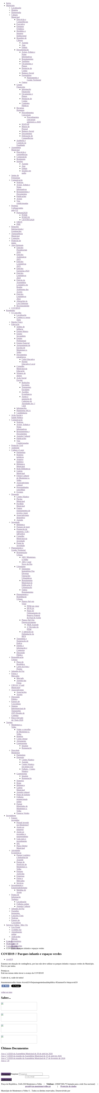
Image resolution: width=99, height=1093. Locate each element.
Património (20, 452)
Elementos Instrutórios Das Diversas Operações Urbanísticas (28, 573)
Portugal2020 (21, 213)
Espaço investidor (15, 819)
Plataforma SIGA (23, 410)
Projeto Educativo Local (28, 363)
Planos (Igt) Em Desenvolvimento (29, 621)
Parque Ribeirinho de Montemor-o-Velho (22, 807)
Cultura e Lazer (17, 450)
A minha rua (16, 930)
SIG (18, 843)
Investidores (11, 815)
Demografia (16, 12)
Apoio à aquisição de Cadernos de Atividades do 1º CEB (28, 401)
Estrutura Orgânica (20, 27)
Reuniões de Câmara (21, 39)
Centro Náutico (22, 497)
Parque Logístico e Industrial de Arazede (23, 857)
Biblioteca (20, 524)
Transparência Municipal (17, 235)
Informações (21, 408)
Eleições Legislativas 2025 (21, 263)
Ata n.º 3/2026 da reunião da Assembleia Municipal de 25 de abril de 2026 (31, 1056)
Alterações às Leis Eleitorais (22, 302)
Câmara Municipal (15, 16)
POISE (24, 215)
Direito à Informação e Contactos (21, 648)
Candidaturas (21, 413)
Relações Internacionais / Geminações (17, 229)
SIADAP (25, 124)
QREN (19, 222)
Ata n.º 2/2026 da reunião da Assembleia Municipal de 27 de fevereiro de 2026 (33, 1058)
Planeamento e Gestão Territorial (34, 79)
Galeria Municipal (20, 472)
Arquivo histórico (19, 460)
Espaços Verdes (22, 813)
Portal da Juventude (20, 544)
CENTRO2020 (28, 220)
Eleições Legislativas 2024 (21, 275)
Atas (23, 45)
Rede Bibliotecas (23, 469)
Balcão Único (17, 322)
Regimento (20, 159)
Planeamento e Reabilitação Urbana (22, 596)
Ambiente (15, 448)
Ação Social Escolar (21, 379)
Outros (24, 82)
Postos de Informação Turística (16, 897)
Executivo (20, 24)
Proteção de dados (68, 1086)
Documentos (27, 133)
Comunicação (17, 180)
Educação (15, 324)
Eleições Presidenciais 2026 (21, 249)
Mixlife (74, 1091)
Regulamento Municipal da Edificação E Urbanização (27, 584)
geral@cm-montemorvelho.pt (38, 1086)
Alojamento (21, 741)
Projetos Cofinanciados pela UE (17, 208)
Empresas (20, 876)
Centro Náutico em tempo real (28, 765)
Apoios (19, 694)
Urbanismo (21, 566)
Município (10, 5)
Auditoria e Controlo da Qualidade (21, 142)
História (14, 10)
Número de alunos (21, 374)
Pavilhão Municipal (20, 505)
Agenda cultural (23, 792)
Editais (24, 47)
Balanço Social (28, 73)
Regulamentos (27, 59)
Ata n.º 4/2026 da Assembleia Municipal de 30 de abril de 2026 (27, 1054)
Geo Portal (15, 927)
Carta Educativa (28, 359)
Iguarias (25, 746)
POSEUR (26, 217)
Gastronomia (21, 743)
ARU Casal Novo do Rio (27, 563)
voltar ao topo (6, 992)
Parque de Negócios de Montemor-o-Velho (21, 865)
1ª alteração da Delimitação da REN (28, 634)
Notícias (19, 182)
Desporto (15, 494)
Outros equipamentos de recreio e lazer (23, 510)
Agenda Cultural (23, 436)
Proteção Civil (17, 445)
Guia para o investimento (21, 840)
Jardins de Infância (20, 328)
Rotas (18, 783)
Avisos (19, 199)
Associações (21, 692)
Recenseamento (22, 306)
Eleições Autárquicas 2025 (21, 256)
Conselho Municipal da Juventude (21, 538)
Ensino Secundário (21, 335)
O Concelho (16, 313)
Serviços (19, 883)
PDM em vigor (33, 606)
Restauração (27, 748)
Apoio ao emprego (20, 828)
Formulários (26, 75)
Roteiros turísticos (20, 456)
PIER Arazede (33, 625)
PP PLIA (30, 608)
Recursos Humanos (20, 109)
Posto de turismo (23, 794)
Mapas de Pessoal (26, 127)
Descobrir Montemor (15, 751)
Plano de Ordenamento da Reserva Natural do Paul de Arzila (34, 614)
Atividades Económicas (16, 851)
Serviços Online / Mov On (17, 925)
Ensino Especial (23, 343)
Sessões (19, 161)
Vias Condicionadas (22, 442)
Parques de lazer (23, 527)
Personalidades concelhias (22, 488)
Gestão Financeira (20, 86)
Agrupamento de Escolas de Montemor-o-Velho (23, 348)
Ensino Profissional (21, 339)
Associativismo (17, 690)
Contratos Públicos (26, 104)
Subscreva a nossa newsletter (13, 1077)
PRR (18, 224)
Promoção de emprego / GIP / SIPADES (22, 531)
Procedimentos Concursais (28, 113)
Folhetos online (22, 904)
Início (8, 3)
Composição (21, 157)
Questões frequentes (15, 912)
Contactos (15, 238)
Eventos (19, 492)
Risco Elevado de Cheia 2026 (17, 719)
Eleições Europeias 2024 (22, 269)
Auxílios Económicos (27, 393)
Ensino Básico (22, 331)
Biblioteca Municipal (20, 465)
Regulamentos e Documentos (23, 193)
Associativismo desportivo (22, 516)
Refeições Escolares (26, 383)
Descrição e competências (21, 153)
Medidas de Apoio (21, 891)
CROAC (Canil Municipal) (17, 686)
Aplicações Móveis (15, 937)
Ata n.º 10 (5, 1061)
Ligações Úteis (17, 916)
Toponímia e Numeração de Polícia (22, 641)
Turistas (9, 722)
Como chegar (21, 739)
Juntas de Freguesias (15, 176)
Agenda (25, 43)
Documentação (22, 50)
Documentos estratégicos (21, 356)
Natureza (20, 781)
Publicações (21, 196)
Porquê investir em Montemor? (22, 823)
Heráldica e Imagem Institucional (21, 33)
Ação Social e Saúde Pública (17, 416)
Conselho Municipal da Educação (21, 368)
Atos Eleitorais (17, 245)
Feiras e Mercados (15, 674)
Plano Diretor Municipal (21, 847)
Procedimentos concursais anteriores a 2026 (34, 119)
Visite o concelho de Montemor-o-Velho (23, 731)
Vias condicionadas (22, 202)
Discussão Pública (20, 654)
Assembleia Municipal (16, 148)
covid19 (9, 959)
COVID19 (15, 308)
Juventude (15, 522)
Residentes (10, 310)
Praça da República (20, 663)
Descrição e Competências (22, 20)
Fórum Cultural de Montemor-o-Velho (23, 478)
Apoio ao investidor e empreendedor (22, 834)
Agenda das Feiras (21, 681)
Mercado (20, 678)
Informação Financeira (26, 90)
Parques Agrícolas (20, 872)
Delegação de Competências (27, 137)
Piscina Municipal (20, 500)
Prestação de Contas (27, 69)
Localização (16, 8)
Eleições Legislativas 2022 (21, 296)
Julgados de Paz (17, 671)
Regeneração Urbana (21, 553)
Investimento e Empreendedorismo (19, 886)
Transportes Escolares (26, 388)
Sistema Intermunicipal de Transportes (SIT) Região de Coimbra (18, 711)
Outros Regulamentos (27, 591)
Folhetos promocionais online (21, 799)
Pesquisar (6, 1074)
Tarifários (25, 61)
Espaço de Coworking (16, 702)
